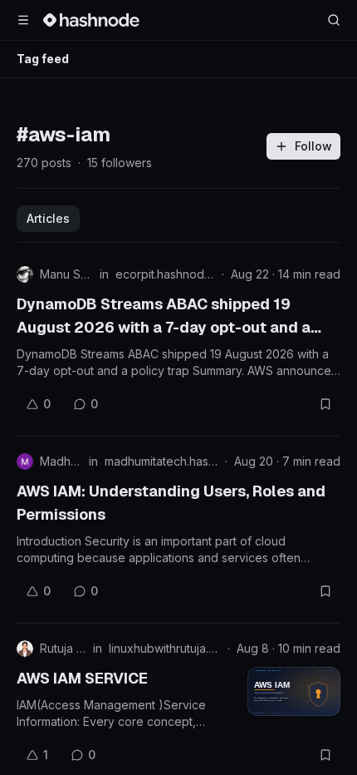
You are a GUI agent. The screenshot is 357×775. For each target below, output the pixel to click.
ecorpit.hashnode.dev (165, 274)
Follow (313, 146)
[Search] (333, 20)
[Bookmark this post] (325, 404)
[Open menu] (23, 20)
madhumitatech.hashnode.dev (161, 461)
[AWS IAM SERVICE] (293, 691)
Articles (48, 218)
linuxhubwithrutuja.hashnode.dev (165, 648)
